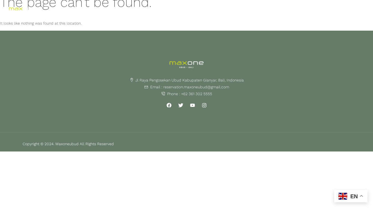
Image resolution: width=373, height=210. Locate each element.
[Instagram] (204, 105)
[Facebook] (169, 105)
